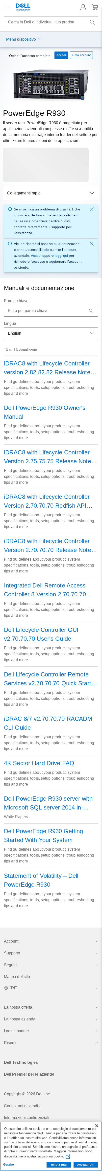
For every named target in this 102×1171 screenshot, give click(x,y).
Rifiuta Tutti (59, 1164)
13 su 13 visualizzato (20, 350)
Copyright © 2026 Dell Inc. (27, 1094)
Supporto (12, 953)
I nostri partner (16, 1031)
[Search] (91, 311)
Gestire (8, 1164)
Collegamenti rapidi (24, 193)
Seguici (10, 965)
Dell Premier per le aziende (29, 1074)
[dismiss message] (92, 209)
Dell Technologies (21, 1062)
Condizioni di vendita (23, 1106)
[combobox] (51, 22)
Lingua (10, 323)
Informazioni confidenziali (26, 1118)
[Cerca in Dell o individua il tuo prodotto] (92, 22)
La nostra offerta (18, 1007)
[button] (83, 7)
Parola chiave (16, 301)
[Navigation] (7, 7)
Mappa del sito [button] (17, 977)
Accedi (36, 256)
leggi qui (61, 256)
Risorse (11, 1043)
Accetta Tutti (85, 1164)
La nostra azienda (19, 1019)
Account (11, 941)
